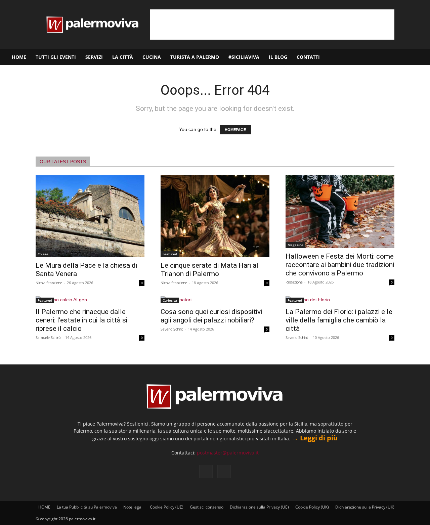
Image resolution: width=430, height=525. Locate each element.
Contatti (308, 57)
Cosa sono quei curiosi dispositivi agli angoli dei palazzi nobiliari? (211, 316)
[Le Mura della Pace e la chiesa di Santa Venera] (90, 216)
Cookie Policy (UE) (166, 507)
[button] (422, 57)
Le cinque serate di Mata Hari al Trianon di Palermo (209, 269)
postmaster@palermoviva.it (228, 452)
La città (122, 57)
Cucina (151, 57)
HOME (19, 57)
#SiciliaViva (243, 57)
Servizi (94, 57)
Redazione (294, 282)
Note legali (133, 507)
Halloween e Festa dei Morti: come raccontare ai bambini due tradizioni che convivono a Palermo (340, 264)
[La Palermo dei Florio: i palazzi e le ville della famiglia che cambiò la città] (340, 299)
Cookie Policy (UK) (312, 507)
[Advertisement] (272, 24)
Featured (170, 254)
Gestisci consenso (206, 507)
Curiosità (170, 300)
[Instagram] (403, 57)
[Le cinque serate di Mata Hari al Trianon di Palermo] (215, 216)
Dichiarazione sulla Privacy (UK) (364, 507)
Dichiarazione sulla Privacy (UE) (259, 507)
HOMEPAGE (235, 130)
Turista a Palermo (194, 57)
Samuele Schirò (48, 337)
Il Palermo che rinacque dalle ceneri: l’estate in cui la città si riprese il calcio (81, 320)
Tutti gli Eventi (56, 57)
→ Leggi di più (315, 437)
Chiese (43, 254)
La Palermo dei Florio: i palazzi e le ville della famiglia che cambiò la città (339, 320)
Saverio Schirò (172, 329)
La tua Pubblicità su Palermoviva (87, 507)
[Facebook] (392, 57)
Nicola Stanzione (49, 282)
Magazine (295, 245)
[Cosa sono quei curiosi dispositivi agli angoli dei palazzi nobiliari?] (215, 299)
